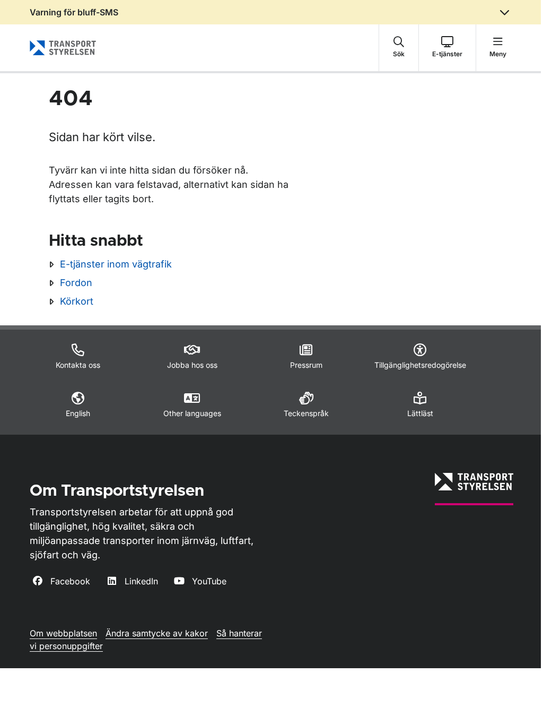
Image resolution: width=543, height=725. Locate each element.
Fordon (76, 282)
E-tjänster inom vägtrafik (116, 264)
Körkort (76, 301)
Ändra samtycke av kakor (157, 633)
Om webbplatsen (63, 633)
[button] (398, 47)
